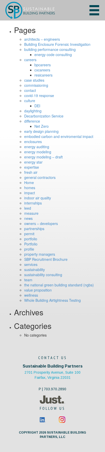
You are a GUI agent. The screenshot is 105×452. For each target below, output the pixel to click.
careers (30, 59)
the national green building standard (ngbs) (59, 284)
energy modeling (37, 151)
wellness (31, 295)
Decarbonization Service (43, 116)
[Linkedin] (43, 419)
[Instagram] (62, 419)
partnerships (34, 228)
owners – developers (41, 223)
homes (29, 187)
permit (29, 233)
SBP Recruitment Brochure (46, 259)
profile (29, 249)
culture (29, 100)
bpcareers (42, 64)
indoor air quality (37, 197)
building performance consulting (50, 49)
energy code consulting (53, 54)
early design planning (41, 131)
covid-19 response (39, 95)
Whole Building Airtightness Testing (52, 300)
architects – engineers (42, 39)
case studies (34, 80)
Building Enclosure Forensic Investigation (57, 44)
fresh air (30, 172)
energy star (33, 162)
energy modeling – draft (43, 156)
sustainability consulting (43, 274)
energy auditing (36, 146)
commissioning (36, 85)
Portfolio (30, 243)
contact (30, 90)
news (28, 218)
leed (27, 208)
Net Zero (41, 126)
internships (33, 203)
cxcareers (42, 69)
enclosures (33, 141)
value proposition (38, 290)
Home (29, 182)
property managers (39, 254)
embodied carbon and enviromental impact (58, 136)
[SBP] (39, 10)
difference (32, 121)
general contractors (40, 177)
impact (29, 192)
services (30, 264)
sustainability (34, 269)
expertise (31, 167)
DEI (37, 105)
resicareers (43, 75)
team (28, 279)
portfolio (30, 238)
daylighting (33, 110)
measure (31, 213)
